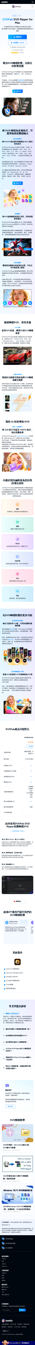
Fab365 (4, 1264)
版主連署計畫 (5, 1294)
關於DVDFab (5, 1287)
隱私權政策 (26, 1324)
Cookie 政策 (17, 1327)
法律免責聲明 (5, 1324)
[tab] (15, 16)
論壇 (3, 1278)
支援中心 (4, 1273)
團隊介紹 (4, 1289)
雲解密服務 (21, 80)
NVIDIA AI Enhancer (22, 436)
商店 (3, 1261)
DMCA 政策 (13, 1324)
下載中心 (4, 1259)
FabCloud (4, 1266)
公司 (3, 1292)
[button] (17, 37)
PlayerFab (10, 639)
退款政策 (10, 1327)
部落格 (3, 1280)
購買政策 (4, 1327)
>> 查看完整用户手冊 (17, 831)
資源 (3, 1275)
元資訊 (12, 629)
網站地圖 (24, 1327)
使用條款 (20, 1324)
